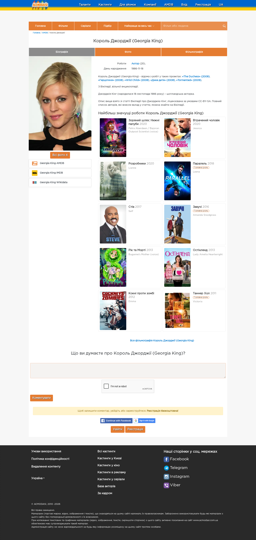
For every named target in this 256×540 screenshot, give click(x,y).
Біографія (62, 52)
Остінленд (200, 250)
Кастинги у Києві (110, 458)
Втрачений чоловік (206, 120)
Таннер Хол (201, 293)
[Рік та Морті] (113, 267)
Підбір (107, 26)
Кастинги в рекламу (112, 472)
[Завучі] (177, 224)
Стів (131, 207)
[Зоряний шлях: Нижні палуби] (113, 137)
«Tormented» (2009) (188, 80)
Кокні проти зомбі (141, 293)
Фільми (63, 26)
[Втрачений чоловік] (177, 137)
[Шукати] (224, 26)
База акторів (106, 486)
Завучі (197, 207)
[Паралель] (177, 181)
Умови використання (46, 451)
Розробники (137, 163)
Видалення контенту (45, 466)
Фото (128, 52)
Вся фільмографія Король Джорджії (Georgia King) (162, 341)
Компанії (150, 4)
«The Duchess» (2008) (196, 77)
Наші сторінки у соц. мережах (190, 451)
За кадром (105, 493)
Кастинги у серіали (111, 479)
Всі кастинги (106, 451)
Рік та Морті (137, 250)
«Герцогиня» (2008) (110, 80)
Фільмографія (194, 52)
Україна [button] (36, 478)
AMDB (168, 4)
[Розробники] (113, 181)
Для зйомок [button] (128, 4)
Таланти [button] (85, 4)
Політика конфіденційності (50, 459)
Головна (40, 26)
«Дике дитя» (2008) (162, 80)
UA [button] (221, 4)
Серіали (86, 26)
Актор (135, 64)
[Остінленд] (177, 267)
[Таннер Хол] (177, 310)
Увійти (117, 429)
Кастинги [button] (105, 4)
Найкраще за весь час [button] (138, 26)
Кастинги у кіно (109, 465)
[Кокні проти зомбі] (113, 310)
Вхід (184, 4)
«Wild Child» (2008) (137, 80)
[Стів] (113, 224)
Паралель (200, 163)
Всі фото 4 (60, 155)
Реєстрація (203, 4)
